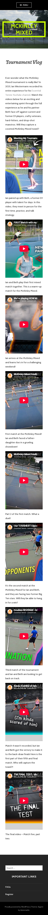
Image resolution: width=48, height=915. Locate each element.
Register (9, 894)
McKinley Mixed (24, 29)
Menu (25, 5)
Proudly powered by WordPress (17, 907)
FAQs (8, 887)
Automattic (25, 910)
